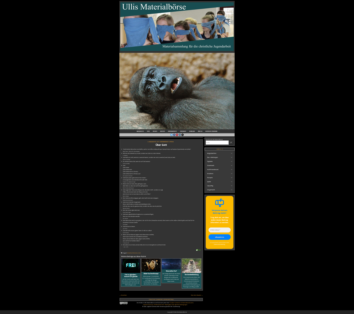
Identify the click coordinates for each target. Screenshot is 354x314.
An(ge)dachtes (140, 131)
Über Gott (161, 145)
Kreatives (162, 131)
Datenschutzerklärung (211, 131)
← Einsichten (123, 295)
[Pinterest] (177, 135)
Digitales (155, 131)
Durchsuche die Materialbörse (214, 139)
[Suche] (231, 143)
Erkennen (135, 253)
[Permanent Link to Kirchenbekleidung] (191, 266)
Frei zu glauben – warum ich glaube (130, 275)
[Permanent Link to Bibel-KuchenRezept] (151, 265)
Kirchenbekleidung (192, 275)
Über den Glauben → (197, 295)
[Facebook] (174, 135)
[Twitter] (171, 135)
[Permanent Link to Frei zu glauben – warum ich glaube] (130, 266)
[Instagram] (180, 135)
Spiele (148, 131)
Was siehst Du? (171, 271)
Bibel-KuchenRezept (151, 273)
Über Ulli (200, 131)
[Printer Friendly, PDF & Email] (198, 250)
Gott (158, 141)
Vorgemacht (183, 131)
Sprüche (171, 141)
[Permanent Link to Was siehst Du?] (171, 264)
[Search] (182, 135)
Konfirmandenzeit (172, 131)
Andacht (129, 253)
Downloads (192, 131)
